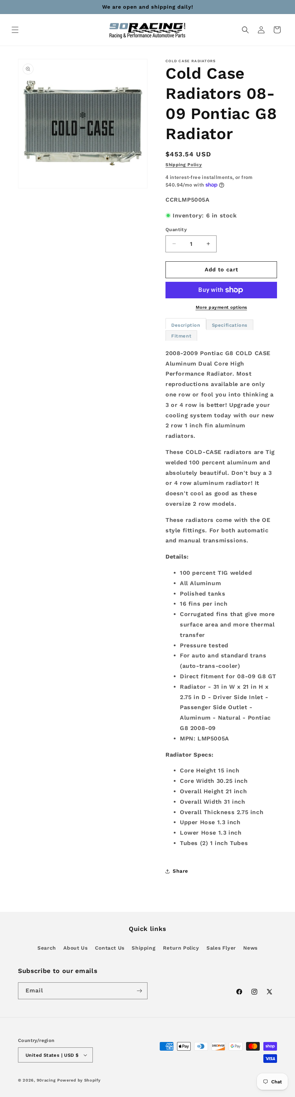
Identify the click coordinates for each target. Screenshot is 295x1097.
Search (46, 948)
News (250, 948)
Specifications (230, 325)
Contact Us (109, 948)
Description (185, 325)
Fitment (181, 336)
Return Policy (181, 948)
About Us (75, 948)
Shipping (143, 948)
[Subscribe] (139, 990)
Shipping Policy (183, 164)
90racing (46, 1080)
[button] (15, 30)
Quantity (176, 229)
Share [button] (180, 871)
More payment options (221, 307)
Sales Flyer (221, 948)
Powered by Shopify (79, 1080)
